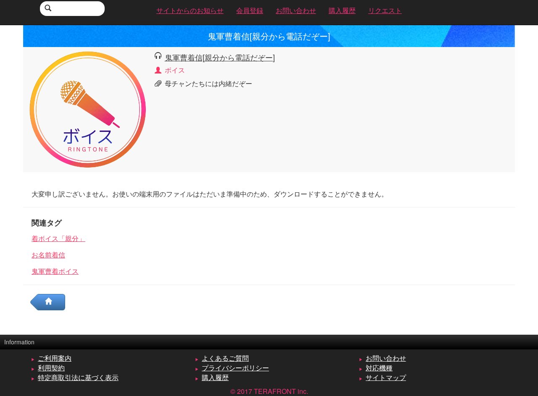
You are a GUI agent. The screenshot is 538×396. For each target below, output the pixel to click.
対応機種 (379, 367)
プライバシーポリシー (235, 367)
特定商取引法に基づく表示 (78, 377)
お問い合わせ (386, 358)
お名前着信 (48, 255)
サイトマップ (386, 377)
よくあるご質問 (225, 358)
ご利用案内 (54, 358)
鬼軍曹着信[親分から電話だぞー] (220, 57)
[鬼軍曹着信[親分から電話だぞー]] (87, 108)
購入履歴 (215, 377)
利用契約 (51, 367)
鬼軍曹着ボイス (55, 271)
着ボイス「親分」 (58, 238)
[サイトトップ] (51, 302)
